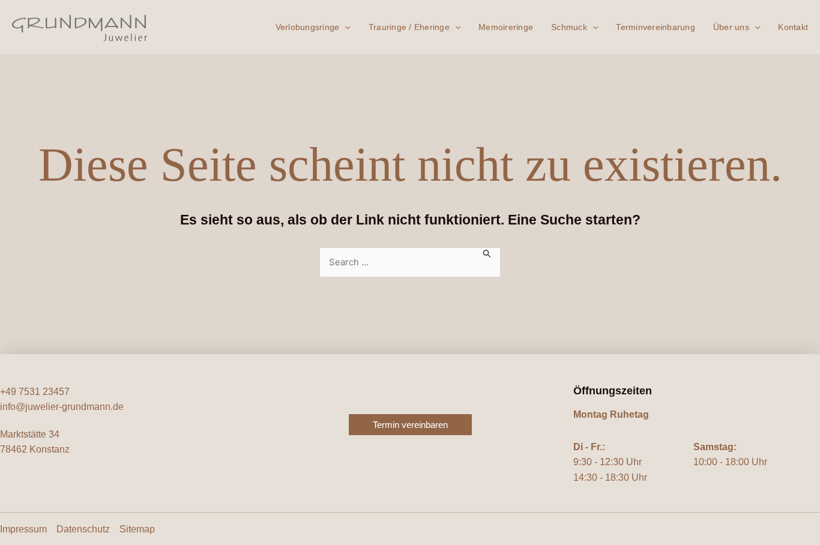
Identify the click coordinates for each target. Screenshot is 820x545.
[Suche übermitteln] (487, 252)
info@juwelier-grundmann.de (62, 407)
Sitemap (137, 529)
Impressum (23, 529)
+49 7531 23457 (35, 392)
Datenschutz (83, 529)
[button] (344, 27)
